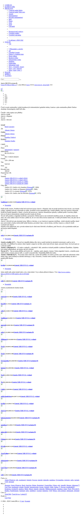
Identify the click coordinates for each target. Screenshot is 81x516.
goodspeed (22, 480)
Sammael (22, 491)
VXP (6, 482)
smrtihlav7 (33, 491)
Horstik (26, 487)
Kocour (34, 480)
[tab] (5, 94)
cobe (2, 311)
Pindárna (11, 61)
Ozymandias (5, 361)
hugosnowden (34, 487)
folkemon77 (76, 485)
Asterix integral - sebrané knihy (41, 84)
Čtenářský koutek (14, 52)
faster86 (63, 485)
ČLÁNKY (8, 76)
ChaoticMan (48, 485)
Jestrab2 (29, 480)
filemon (68, 485)
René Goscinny (9, 127)
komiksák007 (70, 487)
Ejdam (3, 439)
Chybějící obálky (14, 33)
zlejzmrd (11, 482)
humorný (16, 150)
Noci (2, 375)
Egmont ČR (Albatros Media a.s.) (9, 84)
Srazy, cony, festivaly (15, 68)
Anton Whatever (10, 480)
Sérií (10, 19)
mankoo (21, 489)
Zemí (10, 24)
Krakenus (8, 489)
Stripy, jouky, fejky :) (15, 70)
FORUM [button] (7, 42)
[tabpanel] (40, 242)
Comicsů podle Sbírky (16, 10)
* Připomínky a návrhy (16, 49)
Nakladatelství (13, 16)
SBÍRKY (8, 74)
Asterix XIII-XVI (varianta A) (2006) (16, 182)
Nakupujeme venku (15, 60)
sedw (2, 235)
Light (2, 389)
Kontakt (27, 501)
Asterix (28, 84)
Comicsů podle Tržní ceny (17, 12)
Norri (69, 489)
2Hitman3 (4, 339)
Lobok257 (23, 494)
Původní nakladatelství (16, 17)
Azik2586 (8, 494)
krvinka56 (15, 489)
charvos (3, 411)
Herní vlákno (13, 56)
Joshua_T (57, 487)
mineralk (4, 432)
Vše (10, 44)
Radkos (7, 491)
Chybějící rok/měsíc (15, 35)
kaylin (3, 265)
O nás (22, 501)
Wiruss (55, 491)
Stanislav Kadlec (10, 141)
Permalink (8, 205)
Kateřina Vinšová (10, 137)
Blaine (34, 485)
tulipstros (45, 491)
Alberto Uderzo (10, 130)
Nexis (2, 346)
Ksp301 (3, 304)
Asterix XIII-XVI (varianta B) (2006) (16, 183)
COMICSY (8, 5)
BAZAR (7, 72)
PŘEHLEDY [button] (9, 8)
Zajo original (62, 491)
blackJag (28, 485)
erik (2, 281)
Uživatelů (12, 26)
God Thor (4, 468)
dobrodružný (9, 150)
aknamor (7, 485)
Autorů (11, 14)
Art (10, 51)
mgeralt (3, 325)
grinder (21, 487)
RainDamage (14, 491)
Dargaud (30, 187)
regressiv (4, 296)
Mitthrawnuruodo (50, 489)
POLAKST (75, 489)
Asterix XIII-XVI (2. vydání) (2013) (16, 180)
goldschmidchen (6, 396)
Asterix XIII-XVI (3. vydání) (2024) (16, 178)
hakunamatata (6, 418)
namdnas (4, 425)
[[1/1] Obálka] (2, 90)
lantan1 (3, 368)
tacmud (76, 480)
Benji (23, 485)
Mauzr (31, 489)
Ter (2, 382)
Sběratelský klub (14, 65)
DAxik (3, 446)
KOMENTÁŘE (10, 7)
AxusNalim (4, 453)
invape (41, 487)
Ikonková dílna (13, 58)
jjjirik (51, 487)
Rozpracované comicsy (16, 31)
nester (65, 489)
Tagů (10, 23)
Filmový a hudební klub (16, 54)
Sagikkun (4, 202)
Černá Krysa (16, 494)
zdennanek (4, 460)
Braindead (40, 485)
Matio (26, 489)
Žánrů (10, 21)
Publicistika (12, 63)
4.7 (2, 89)
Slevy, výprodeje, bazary (16, 67)
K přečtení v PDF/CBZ (16, 40)
